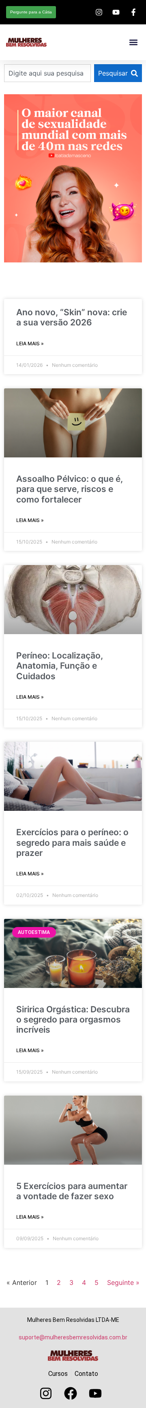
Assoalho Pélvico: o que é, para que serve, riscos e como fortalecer (69, 489)
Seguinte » (123, 1282)
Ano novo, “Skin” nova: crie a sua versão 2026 (71, 317)
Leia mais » (30, 343)
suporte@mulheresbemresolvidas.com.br (73, 1337)
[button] (133, 42)
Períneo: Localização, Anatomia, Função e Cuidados (59, 665)
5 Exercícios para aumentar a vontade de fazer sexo (71, 1191)
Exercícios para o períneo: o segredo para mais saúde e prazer (72, 842)
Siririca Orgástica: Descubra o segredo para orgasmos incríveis (73, 1019)
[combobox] (47, 73)
